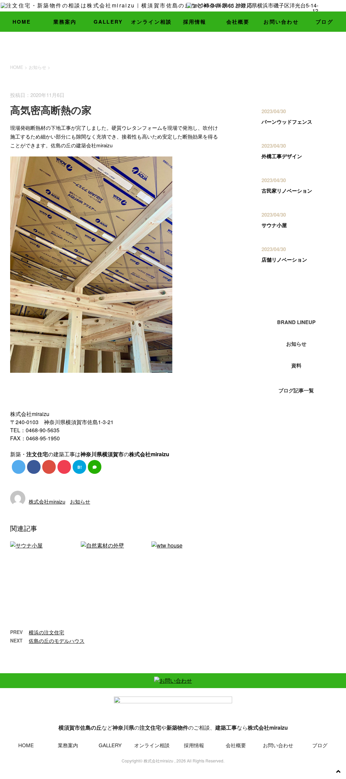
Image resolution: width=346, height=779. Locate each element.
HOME (22, 21)
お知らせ (80, 501)
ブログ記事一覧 (296, 390)
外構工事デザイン (282, 156)
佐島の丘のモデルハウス (56, 640)
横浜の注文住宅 (46, 632)
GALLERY (108, 21)
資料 (296, 365)
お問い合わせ (281, 21)
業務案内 (65, 21)
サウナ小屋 (274, 225)
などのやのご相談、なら (173, 727)
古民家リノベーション (287, 190)
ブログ (324, 21)
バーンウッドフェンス (287, 121)
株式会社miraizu (47, 501)
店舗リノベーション (284, 259)
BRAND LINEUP (296, 322)
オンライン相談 (151, 21)
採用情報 (194, 21)
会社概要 (238, 21)
